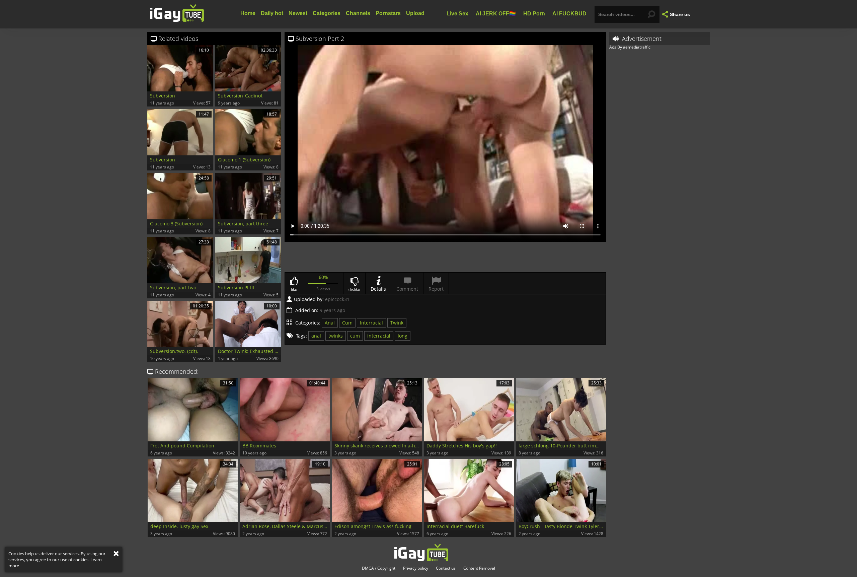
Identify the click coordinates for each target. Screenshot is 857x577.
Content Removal (479, 568)
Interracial (371, 322)
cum (355, 336)
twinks (335, 336)
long (402, 336)
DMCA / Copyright (378, 568)
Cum (347, 322)
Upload (415, 13)
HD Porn (534, 13)
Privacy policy (415, 568)
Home (247, 13)
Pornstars (388, 13)
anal (316, 336)
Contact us (446, 568)
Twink (396, 322)
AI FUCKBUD (569, 13)
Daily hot (272, 13)
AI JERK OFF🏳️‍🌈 (496, 13)
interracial (378, 336)
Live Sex (457, 13)
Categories (326, 13)
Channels (358, 13)
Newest (298, 13)
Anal (330, 322)
